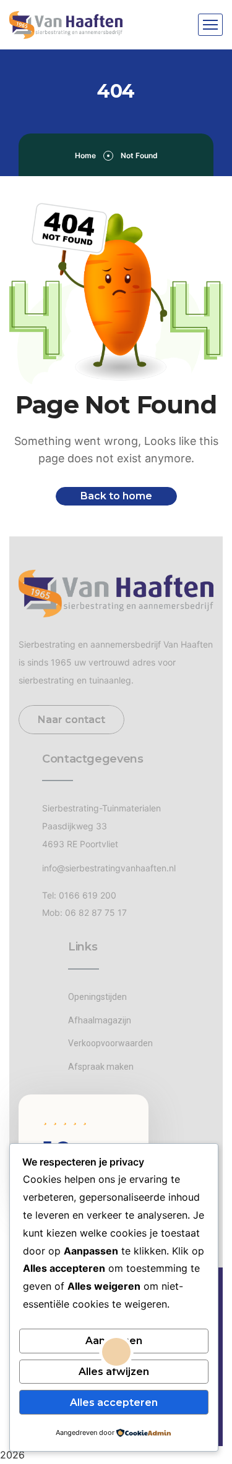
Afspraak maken (101, 1067)
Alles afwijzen (114, 1371)
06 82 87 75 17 (96, 912)
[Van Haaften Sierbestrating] (65, 25)
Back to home (116, 496)
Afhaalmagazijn (99, 1020)
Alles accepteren (114, 1402)
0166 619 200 (87, 895)
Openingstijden (97, 997)
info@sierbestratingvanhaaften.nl (109, 868)
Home (85, 155)
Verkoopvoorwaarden (110, 1043)
